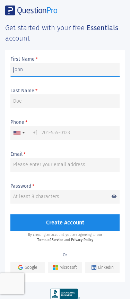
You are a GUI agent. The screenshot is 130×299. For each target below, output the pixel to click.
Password (63, 186)
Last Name (23, 91)
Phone (18, 122)
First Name (24, 59)
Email (18, 154)
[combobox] (24, 132)
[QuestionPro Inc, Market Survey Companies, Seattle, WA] (65, 294)
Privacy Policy (82, 240)
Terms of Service (50, 240)
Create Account (65, 222)
